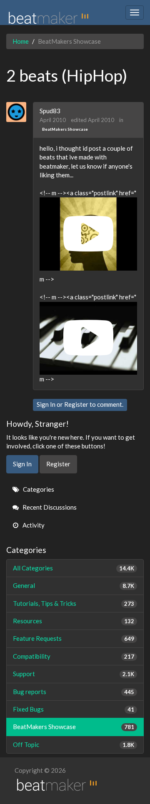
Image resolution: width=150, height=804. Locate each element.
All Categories (73, 568)
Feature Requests (73, 638)
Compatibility (73, 656)
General (73, 585)
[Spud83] (19, 112)
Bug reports (73, 691)
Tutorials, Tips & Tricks (73, 603)
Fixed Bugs (73, 709)
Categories (38, 489)
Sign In (46, 404)
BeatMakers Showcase (65, 129)
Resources (73, 621)
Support (73, 673)
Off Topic (73, 744)
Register (76, 404)
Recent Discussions (49, 507)
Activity (33, 525)
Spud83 (50, 111)
